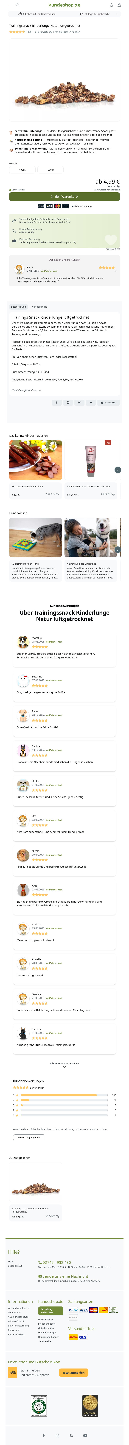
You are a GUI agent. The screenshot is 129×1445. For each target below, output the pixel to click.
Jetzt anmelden (74, 1372)
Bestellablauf (15, 1265)
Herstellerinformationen (25, 390)
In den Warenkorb (64, 195)
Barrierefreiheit (16, 1334)
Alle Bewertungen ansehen (64, 1063)
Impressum (14, 1330)
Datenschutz (14, 1312)
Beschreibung (18, 306)
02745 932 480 (26, 232)
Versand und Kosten (18, 1307)
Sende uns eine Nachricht (65, 1276)
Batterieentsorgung (18, 1325)
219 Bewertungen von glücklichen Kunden (57, 31)
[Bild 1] (64, 80)
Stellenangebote (47, 1323)
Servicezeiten (45, 1341)
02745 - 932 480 (57, 1262)
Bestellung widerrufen (47, 1311)
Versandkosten (113, 189)
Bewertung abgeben (29, 1137)
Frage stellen (110, 402)
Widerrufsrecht (16, 1321)
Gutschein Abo (46, 1328)
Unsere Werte (45, 1319)
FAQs (10, 1261)
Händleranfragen (47, 1332)
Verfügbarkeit (39, 306)
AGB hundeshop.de (18, 1316)
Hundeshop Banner (48, 1336)
